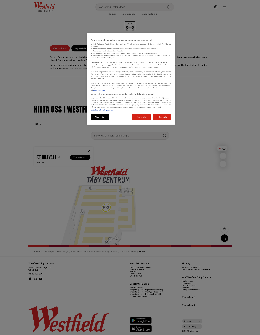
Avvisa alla (141, 117)
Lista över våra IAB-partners (102, 110)
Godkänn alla (161, 117)
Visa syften (100, 117)
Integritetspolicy (99, 90)
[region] (131, 79)
